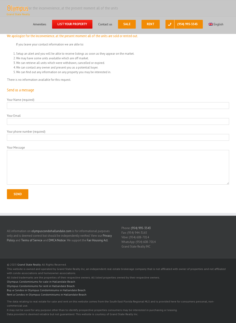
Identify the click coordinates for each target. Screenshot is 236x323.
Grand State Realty (29, 264)
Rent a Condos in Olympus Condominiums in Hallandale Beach (46, 294)
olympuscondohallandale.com (51, 231)
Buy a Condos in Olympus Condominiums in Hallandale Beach (46, 290)
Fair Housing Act (97, 240)
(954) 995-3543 (141, 228)
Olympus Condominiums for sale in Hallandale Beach (41, 281)
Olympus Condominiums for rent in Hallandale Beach (41, 286)
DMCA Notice (57, 240)
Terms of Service (31, 240)
